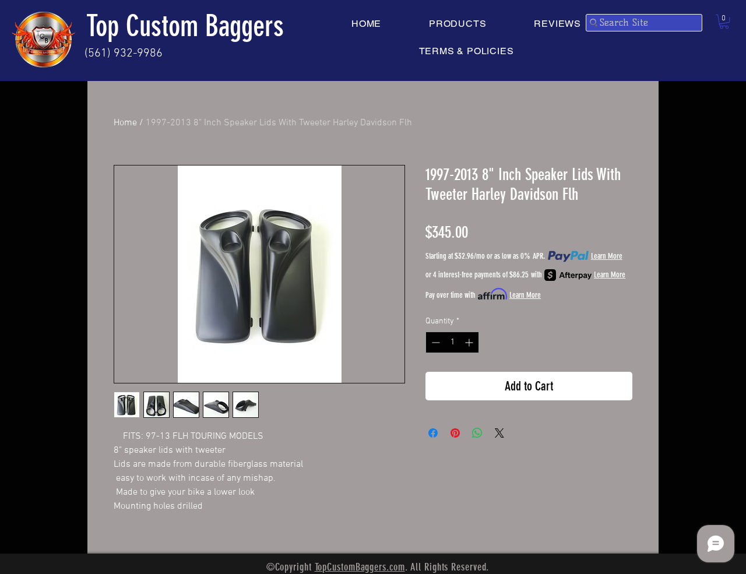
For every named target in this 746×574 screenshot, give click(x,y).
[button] (724, 22)
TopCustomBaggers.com (360, 567)
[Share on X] (499, 433)
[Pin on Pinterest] (455, 433)
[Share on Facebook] (433, 433)
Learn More (606, 256)
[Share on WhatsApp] (477, 433)
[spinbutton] (452, 342)
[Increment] (470, 342)
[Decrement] (434, 342)
